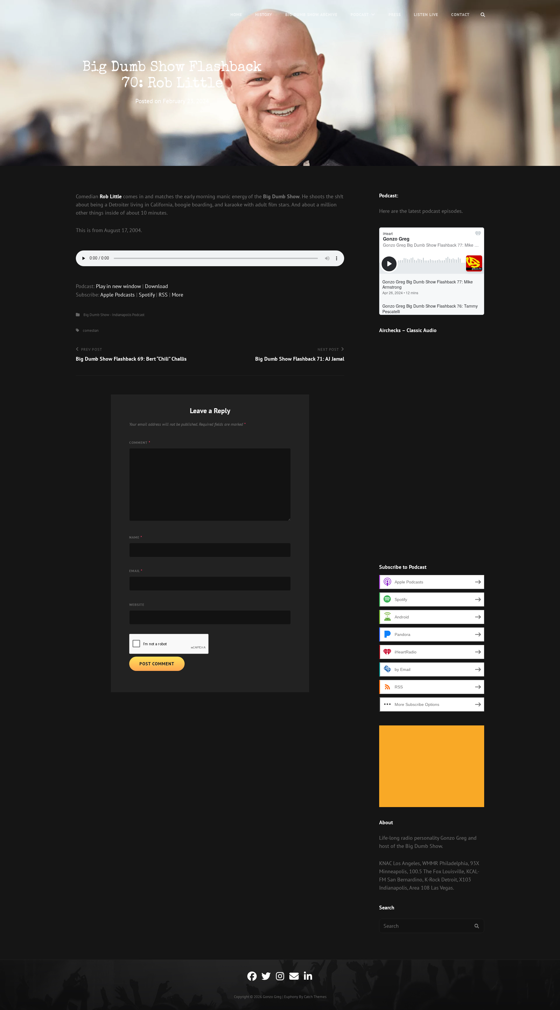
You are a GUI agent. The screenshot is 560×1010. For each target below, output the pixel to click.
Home (236, 14)
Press (394, 14)
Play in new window (118, 286)
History (263, 14)
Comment (139, 442)
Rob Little (111, 196)
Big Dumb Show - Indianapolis (107, 314)
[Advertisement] (433, 767)
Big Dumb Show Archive (311, 14)
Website (136, 604)
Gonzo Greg (272, 996)
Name (135, 537)
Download (156, 286)
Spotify (147, 294)
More (177, 294)
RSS (163, 294)
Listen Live (426, 14)
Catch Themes (315, 996)
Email (136, 571)
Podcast (360, 14)
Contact (460, 14)
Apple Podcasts (117, 294)
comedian (91, 330)
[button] (418, 541)
